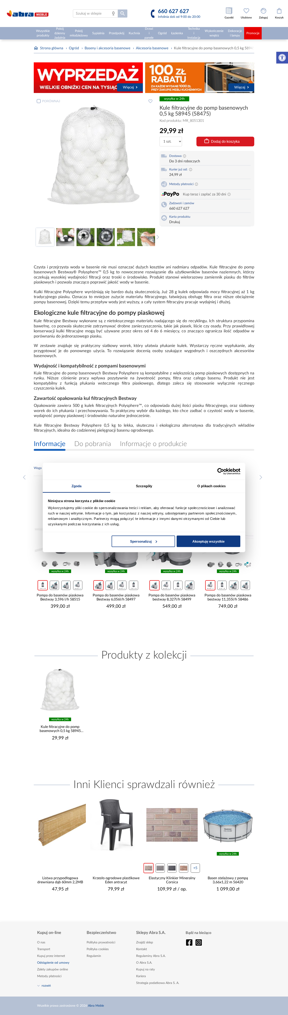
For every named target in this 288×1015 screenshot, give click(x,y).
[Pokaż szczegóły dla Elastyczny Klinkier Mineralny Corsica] (172, 825)
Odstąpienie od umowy (53, 962)
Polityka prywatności (101, 942)
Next (157, 237)
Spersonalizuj (141, 541)
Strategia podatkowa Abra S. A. (157, 983)
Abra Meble (96, 1005)
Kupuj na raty (145, 969)
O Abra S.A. (144, 962)
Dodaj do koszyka (225, 141)
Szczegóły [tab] (144, 486)
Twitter (198, 942)
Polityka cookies (98, 949)
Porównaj (51, 101)
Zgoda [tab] (77, 486)
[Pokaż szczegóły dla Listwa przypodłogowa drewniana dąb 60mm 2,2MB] (60, 825)
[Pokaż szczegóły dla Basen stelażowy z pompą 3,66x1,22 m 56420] (228, 825)
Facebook (189, 942)
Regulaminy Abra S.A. (151, 956)
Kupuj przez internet (51, 956)
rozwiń (46, 985)
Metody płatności (49, 976)
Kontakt (141, 949)
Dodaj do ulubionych (150, 101)
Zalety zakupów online (52, 969)
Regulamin (94, 956)
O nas (41, 942)
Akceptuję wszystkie (208, 541)
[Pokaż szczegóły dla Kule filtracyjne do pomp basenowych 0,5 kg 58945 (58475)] (60, 690)
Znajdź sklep (144, 942)
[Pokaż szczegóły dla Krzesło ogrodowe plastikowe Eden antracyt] (116, 825)
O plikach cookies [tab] (211, 486)
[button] (282, 57)
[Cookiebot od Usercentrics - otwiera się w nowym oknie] (220, 471)
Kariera (141, 976)
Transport (43, 949)
